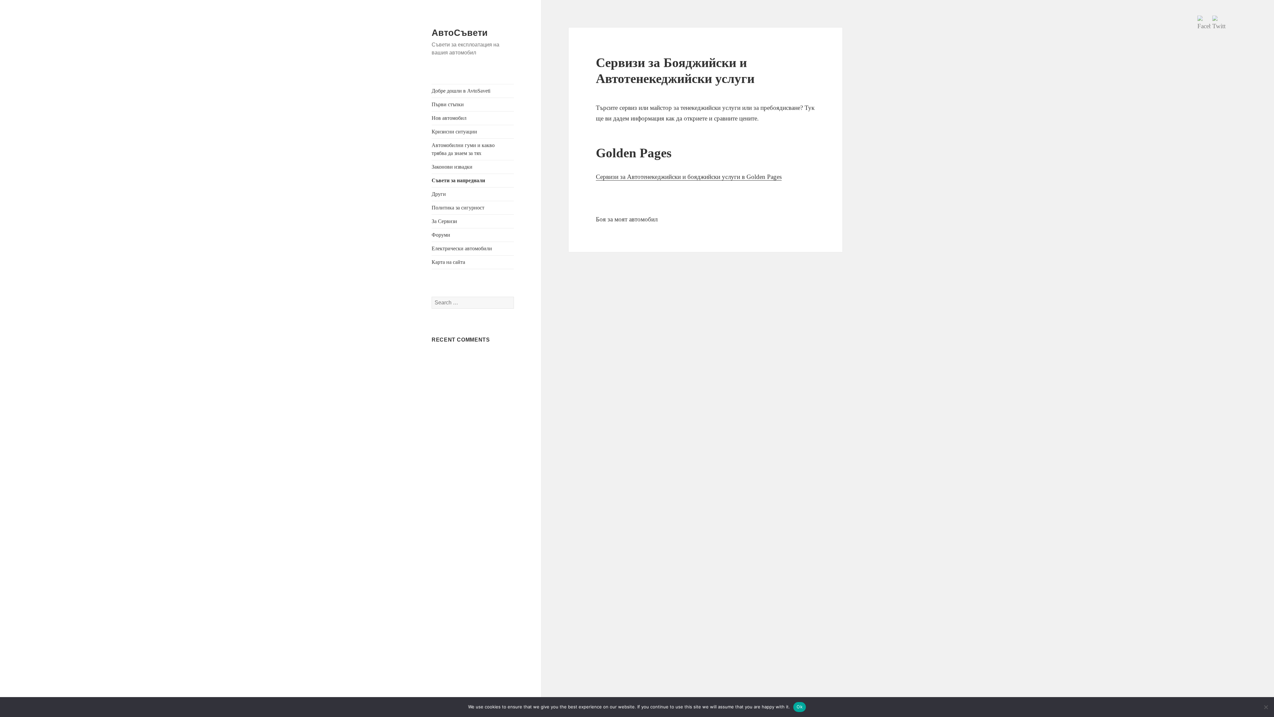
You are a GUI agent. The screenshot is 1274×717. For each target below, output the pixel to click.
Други (439, 194)
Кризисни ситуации (454, 131)
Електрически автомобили (462, 248)
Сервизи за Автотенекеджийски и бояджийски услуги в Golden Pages (689, 176)
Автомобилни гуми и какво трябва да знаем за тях (463, 149)
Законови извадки (452, 167)
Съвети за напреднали (458, 180)
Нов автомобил (449, 118)
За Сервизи (444, 221)
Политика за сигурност (458, 207)
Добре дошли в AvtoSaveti (461, 91)
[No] (1265, 707)
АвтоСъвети (460, 33)
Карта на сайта (448, 262)
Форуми (441, 235)
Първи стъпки (448, 104)
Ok (800, 706)
